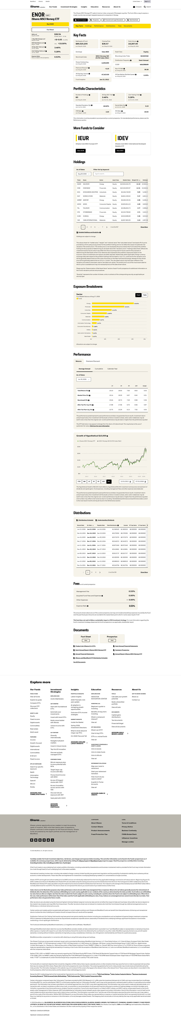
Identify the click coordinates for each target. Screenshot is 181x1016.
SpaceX (33, 780)
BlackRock (33, 1)
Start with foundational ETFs (59, 708)
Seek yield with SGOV (58, 798)
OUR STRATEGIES (57, 699)
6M (84, 481)
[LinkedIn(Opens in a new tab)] (44, 840)
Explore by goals (36, 700)
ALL (109, 481)
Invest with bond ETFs (58, 717)
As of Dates (80, 169)
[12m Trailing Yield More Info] (141, 95)
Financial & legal (117, 723)
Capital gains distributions (116, 716)
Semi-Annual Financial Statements (126, 646)
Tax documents (117, 720)
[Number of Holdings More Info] (89, 95)
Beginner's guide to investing (98, 707)
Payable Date (101, 525)
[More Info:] (100, 232)
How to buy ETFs (97, 733)
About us (135, 697)
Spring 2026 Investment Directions (79, 726)
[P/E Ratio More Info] (122, 111)
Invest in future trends (58, 746)
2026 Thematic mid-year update (78, 701)
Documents (128, 26)
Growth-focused (36, 743)
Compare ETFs (35, 703)
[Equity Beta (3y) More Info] (126, 105)
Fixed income (35, 719)
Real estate (34, 729)
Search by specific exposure (36, 768)
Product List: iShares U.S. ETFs (85, 646)
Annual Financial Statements (85, 654)
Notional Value (147, 180)
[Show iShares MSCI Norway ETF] (86, 441)
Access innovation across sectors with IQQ (57, 787)
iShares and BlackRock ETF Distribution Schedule (91, 658)
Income (126, 525)
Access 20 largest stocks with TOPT (57, 781)
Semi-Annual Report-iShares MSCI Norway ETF (91, 650)
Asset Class (116, 180)
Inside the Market (77, 722)
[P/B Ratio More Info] (83, 111)
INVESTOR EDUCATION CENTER (99, 698)
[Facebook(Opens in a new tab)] (39, 840)
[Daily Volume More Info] (137, 41)
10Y (103, 481)
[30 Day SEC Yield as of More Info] (45, 47)
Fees (120, 26)
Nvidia (32, 787)
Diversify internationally (56, 736)
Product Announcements (100, 830)
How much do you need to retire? (97, 778)
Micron (32, 784)
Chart (138, 295)
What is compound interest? (98, 718)
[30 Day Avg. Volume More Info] (89, 74)
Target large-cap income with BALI (57, 771)
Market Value (126, 180)
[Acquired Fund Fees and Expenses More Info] (102, 596)
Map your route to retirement (97, 767)
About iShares (96, 823)
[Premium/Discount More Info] (89, 68)
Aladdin (48, 1)
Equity (32, 716)
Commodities (35, 726)
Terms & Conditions (129, 823)
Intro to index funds (98, 752)
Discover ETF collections (34, 707)
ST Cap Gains (133, 525)
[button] (145, 7)
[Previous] (78, 227)
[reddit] (31, 840)
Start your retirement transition (98, 772)
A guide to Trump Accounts (97, 783)
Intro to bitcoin (96, 755)
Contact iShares (97, 827)
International (34, 749)
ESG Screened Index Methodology (55, 976)
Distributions (110, 26)
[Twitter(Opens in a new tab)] (48, 840)
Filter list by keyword (101, 169)
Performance (99, 26)
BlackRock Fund (96, 861)
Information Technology (34, 776)
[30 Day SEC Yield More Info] (114, 95)
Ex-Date (89, 525)
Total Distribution (112, 525)
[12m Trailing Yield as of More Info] (46, 51)
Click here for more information (100, 426)
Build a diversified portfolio (118, 703)
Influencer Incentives (130, 838)
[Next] (107, 227)
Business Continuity (129, 830)
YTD (79, 481)
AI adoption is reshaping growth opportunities (77, 707)
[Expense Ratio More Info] (88, 606)
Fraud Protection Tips (99, 834)
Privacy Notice (127, 827)
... (98, 227)
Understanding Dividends (106, 520)
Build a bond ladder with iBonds (57, 721)
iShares (41, 1)
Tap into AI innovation (58, 749)
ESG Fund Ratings (103, 974)
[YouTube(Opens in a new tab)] (52, 840)
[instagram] (35, 840)
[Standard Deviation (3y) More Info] (92, 105)
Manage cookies (128, 842)
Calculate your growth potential (119, 698)
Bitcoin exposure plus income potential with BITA (58, 764)
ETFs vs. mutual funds (99, 736)
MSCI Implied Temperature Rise (91, 976)
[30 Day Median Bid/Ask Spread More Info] (136, 74)
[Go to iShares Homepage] (37, 6)
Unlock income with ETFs (57, 727)
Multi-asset (34, 732)
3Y (94, 481)
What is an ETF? (97, 730)
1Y (89, 481)
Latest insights (76, 697)
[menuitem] (53, 7)
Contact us (136, 700)
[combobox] (83, 174)
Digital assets (35, 722)
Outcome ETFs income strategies (79, 713)
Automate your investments (56, 713)
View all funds (35, 697)
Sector (101, 180)
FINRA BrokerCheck (129, 834)
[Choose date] (130, 482)
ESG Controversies (73, 976)
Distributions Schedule (86, 520)
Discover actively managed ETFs (56, 753)
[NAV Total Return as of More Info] (45, 43)
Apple (32, 772)
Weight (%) (135, 180)
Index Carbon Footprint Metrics (120, 974)
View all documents (118, 727)
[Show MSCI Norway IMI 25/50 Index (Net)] (109, 441)
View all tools (116, 707)
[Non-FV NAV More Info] (124, 69)
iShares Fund (83, 861)
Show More (144, 227)
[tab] (78, 361)
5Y (98, 481)
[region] (50, 46)
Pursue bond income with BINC (58, 776)
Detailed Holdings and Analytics (89, 232)
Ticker (79, 180)
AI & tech (33, 756)
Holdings (88, 26)
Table (145, 295)
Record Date (80, 525)
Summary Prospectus (122, 650)
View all (94, 722)
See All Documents (79, 662)
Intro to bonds (96, 749)
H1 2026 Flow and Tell (79, 736)
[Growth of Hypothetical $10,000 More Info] (107, 436)
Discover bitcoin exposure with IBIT (57, 794)
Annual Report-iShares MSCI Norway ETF (128, 654)
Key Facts (79, 26)
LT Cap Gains (142, 525)
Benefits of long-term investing (99, 713)
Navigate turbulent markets (57, 742)
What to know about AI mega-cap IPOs (79, 732)
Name (84, 180)
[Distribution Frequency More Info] (131, 60)
